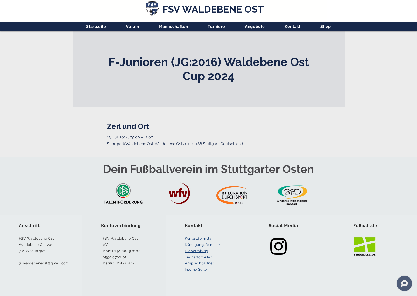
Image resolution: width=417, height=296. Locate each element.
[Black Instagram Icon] (278, 246)
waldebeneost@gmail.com (46, 263)
